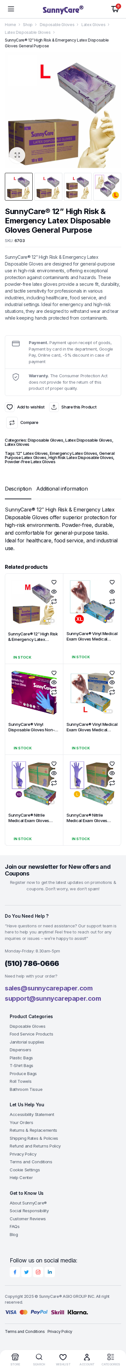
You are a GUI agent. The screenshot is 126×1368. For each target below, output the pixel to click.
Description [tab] (18, 488)
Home (10, 24)
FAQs (15, 1226)
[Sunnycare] (63, 9)
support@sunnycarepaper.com (53, 998)
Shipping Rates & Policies (34, 1138)
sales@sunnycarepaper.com (48, 988)
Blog (14, 1234)
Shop (28, 24)
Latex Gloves (93, 24)
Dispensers (20, 1049)
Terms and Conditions (31, 1161)
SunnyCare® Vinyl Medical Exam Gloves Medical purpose (92, 639)
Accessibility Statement (32, 1114)
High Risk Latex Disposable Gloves (80, 457)
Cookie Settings (25, 1169)
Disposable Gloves (57, 24)
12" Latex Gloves (32, 453)
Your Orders (21, 1122)
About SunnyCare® (28, 1202)
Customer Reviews (28, 1218)
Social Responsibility (29, 1210)
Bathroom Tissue (26, 1089)
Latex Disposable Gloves (28, 32)
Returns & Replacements (33, 1130)
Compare (29, 422)
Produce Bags (23, 1073)
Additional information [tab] (62, 488)
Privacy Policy (23, 1154)
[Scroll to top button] (115, 1339)
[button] (17, 155)
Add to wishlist (10, 407)
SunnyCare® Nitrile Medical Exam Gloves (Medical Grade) (28, 820)
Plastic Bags (21, 1057)
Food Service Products (31, 1033)
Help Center (21, 1177)
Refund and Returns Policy (35, 1145)
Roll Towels (20, 1081)
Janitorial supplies (27, 1042)
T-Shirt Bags (21, 1065)
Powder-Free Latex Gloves (30, 461)
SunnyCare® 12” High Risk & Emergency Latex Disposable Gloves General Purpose (33, 642)
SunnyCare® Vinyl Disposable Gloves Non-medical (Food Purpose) (31, 730)
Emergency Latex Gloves (73, 453)
